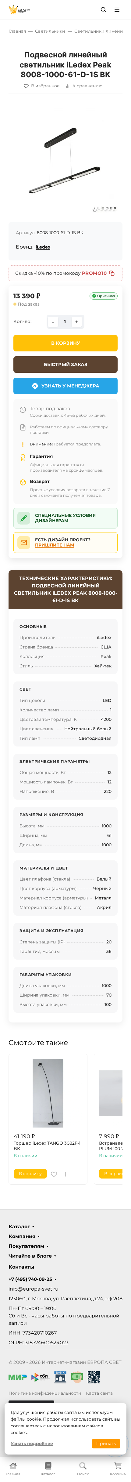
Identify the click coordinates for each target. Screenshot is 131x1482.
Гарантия (41, 456)
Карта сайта (99, 1393)
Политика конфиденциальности (45, 1393)
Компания (22, 1236)
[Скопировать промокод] (112, 273)
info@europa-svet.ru (33, 1289)
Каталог (19, 1226)
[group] (65, 160)
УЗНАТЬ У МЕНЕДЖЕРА (70, 386)
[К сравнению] (65, 1174)
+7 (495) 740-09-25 (30, 1279)
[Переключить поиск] (103, 10)
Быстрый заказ (65, 364)
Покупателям (26, 1246)
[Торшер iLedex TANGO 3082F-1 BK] (48, 1093)
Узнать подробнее (32, 1443)
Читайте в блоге (30, 1256)
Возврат (40, 481)
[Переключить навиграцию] (117, 10)
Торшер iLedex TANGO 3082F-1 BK (47, 1146)
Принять (106, 1443)
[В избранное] (53, 1174)
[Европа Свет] (19, 9)
